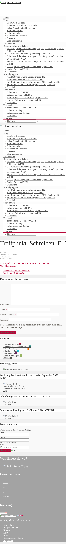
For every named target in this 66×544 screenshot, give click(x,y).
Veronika (6, 256)
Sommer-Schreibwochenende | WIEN (24, 100)
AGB (5, 535)
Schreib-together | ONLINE (19, 95)
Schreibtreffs (9, 89)
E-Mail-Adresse (8, 314)
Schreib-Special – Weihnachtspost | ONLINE (27, 97)
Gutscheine (12, 71)
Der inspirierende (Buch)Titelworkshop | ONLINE (30, 66)
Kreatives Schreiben (16, 23)
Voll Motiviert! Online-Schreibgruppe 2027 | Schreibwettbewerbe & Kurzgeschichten (27, 78)
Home (6, 17)
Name (3, 309)
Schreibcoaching (14, 110)
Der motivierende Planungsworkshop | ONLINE (28, 53)
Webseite (4, 320)
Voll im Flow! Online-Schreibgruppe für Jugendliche (31, 84)
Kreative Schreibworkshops (15, 46)
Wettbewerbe (9, 43)
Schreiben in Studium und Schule (22, 25)
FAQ (5, 533)
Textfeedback (9, 105)
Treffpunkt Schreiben (12, 520)
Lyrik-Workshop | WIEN (18, 69)
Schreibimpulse (14, 33)
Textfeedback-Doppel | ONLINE (22, 107)
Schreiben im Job (15, 30)
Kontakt (7, 530)
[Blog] (8, 515)
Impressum (8, 540)
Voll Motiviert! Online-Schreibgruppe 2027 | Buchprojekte (33, 82)
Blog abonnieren (14, 41)
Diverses (11, 38)
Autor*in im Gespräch (17, 35)
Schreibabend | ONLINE (18, 92)
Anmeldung (8, 525)
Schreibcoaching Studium (18, 113)
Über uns (7, 118)
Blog (5, 20)
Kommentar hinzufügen (9, 254)
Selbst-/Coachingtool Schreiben (21, 28)
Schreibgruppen (10, 74)
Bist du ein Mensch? (8, 443)
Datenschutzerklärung (13, 538)
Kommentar (5, 304)
